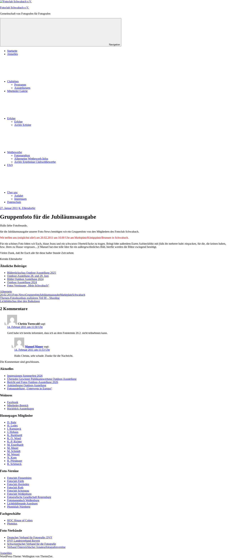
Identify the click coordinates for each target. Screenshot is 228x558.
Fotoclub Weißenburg (19, 493)
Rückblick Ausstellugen (20, 408)
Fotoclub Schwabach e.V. (14, 7)
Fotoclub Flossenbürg (19, 477)
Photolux (12, 523)
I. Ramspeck (14, 428)
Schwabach (78, 294)
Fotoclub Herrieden (18, 484)
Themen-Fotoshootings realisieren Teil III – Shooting (29, 297)
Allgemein (6, 291)
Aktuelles (12, 54)
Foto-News (19, 294)
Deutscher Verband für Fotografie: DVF (29, 537)
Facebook (12, 402)
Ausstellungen (22, 87)
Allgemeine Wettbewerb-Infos (31, 158)
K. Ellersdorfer (27, 208)
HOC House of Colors (20, 520)
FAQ (10, 165)
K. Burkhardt (14, 435)
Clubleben (13, 81)
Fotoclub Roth (15, 487)
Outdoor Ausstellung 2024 (22, 282)
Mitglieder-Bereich (17, 405)
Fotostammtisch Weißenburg (23, 500)
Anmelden (6, 553)
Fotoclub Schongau (18, 490)
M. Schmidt (13, 451)
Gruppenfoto (32, 294)
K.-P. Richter (14, 441)
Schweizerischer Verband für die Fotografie (31, 543)
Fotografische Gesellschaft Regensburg (29, 497)
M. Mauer (12, 447)
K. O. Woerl (14, 438)
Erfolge (11, 118)
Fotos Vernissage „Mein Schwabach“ (28, 285)
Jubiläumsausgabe (50, 294)
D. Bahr (11, 422)
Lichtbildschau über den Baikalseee (20, 301)
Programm (20, 84)
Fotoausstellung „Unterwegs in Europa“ (29, 388)
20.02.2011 (6, 294)
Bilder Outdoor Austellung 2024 (25, 279)
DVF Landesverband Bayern (23, 540)
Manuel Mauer (34, 346)
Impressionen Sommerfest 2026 (25, 375)
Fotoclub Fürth (15, 481)
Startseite (12, 50)
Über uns (12, 192)
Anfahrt (18, 195)
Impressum (20, 198)
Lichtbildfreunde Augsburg (22, 503)
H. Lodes (12, 425)
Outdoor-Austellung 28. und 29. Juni (28, 275)
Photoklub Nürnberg (18, 506)
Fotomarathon (22, 155)
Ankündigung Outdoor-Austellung (26, 385)
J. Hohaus (12, 431)
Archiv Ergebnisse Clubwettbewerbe (35, 161)
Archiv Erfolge (22, 124)
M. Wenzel (13, 454)
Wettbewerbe (14, 152)
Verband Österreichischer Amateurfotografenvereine (36, 547)
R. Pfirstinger (14, 460)
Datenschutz (14, 202)
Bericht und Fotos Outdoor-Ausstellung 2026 (32, 382)
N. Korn (12, 457)
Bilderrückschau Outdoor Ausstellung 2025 (31, 272)
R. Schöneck (14, 463)
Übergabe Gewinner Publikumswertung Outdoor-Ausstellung (41, 378)
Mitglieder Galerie (17, 91)
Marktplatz (66, 294)
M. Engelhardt (15, 444)
